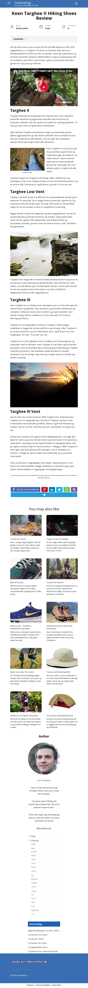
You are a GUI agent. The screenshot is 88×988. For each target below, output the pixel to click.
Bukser (33, 855)
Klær (33, 848)
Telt (32, 914)
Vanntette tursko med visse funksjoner (59, 627)
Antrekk (34, 851)
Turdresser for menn (37, 934)
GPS (32, 895)
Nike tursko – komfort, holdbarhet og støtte (20, 627)
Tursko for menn (18, 539)
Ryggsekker (35, 910)
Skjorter (34, 867)
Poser (33, 906)
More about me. (44, 828)
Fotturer (35, 840)
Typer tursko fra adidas (57, 539)
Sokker (33, 871)
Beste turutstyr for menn (22, 672)
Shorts (33, 863)
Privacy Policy (56, 985)
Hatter (33, 859)
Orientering (22, 3)
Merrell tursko (17, 582)
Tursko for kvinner (55, 582)
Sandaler (34, 883)
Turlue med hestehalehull (58, 672)
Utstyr (33, 891)
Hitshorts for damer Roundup (24, 715)
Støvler (33, 887)
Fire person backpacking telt (59, 715)
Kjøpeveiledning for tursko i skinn (43, 930)
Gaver (33, 844)
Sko (32, 875)
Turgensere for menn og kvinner (43, 951)
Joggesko (34, 879)
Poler (33, 902)
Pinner (33, 898)
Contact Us (30, 985)
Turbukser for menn (37, 943)
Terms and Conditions (43, 985)
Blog (33, 836)
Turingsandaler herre (38, 947)
